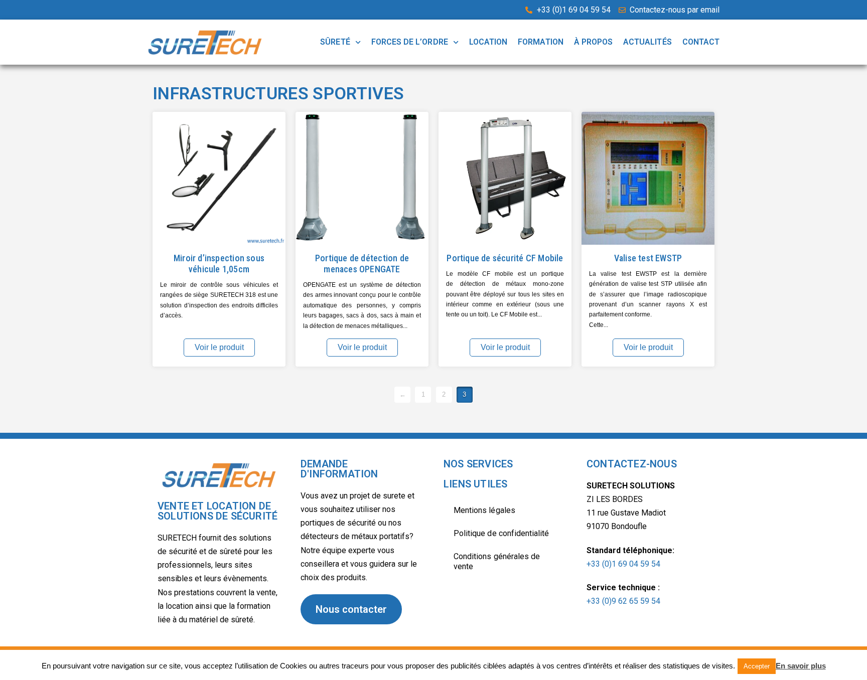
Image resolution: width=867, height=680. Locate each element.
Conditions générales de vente (497, 561)
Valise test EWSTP (648, 258)
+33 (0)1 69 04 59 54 (623, 564)
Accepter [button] (757, 666)
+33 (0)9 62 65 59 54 (623, 601)
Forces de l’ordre (409, 42)
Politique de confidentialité (501, 533)
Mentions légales (484, 510)
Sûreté (335, 42)
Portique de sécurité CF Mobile (505, 258)
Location (488, 42)
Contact (700, 42)
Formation (540, 42)
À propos (593, 42)
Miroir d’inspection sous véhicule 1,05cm (219, 263)
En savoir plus (801, 665)
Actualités (647, 42)
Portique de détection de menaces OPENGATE (362, 263)
